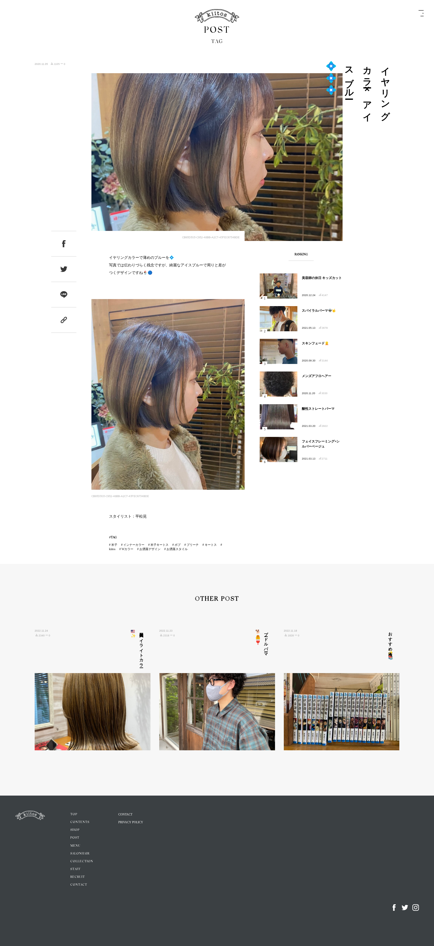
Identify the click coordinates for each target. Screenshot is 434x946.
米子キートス (159, 545)
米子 (114, 545)
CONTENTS (79, 822)
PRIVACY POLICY (130, 822)
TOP (73, 814)
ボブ (178, 545)
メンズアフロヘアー (316, 376)
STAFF (75, 869)
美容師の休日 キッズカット (322, 278)
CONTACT (78, 884)
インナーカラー (133, 545)
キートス (211, 545)
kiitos (112, 549)
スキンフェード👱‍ (315, 343)
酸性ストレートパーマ (318, 408)
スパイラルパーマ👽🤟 (319, 310)
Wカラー (127, 549)
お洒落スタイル (177, 549)
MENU (75, 845)
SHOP (75, 830)
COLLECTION (81, 861)
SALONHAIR (79, 853)
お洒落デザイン (149, 549)
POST (74, 837)
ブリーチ (193, 545)
